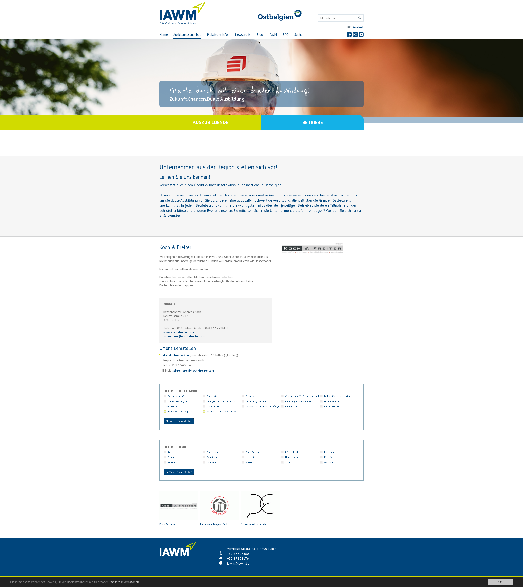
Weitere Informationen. (125, 582)
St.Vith (288, 462)
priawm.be (169, 215)
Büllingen (212, 452)
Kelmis (328, 457)
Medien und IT (293, 406)
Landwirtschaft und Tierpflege (262, 406)
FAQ (286, 34)
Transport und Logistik (180, 411)
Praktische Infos (218, 34)
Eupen (171, 457)
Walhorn (329, 462)
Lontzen (211, 462)
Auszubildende (210, 122)
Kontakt (358, 27)
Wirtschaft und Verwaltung (221, 411)
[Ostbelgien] (280, 19)
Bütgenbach (292, 452)
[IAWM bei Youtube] (361, 34)
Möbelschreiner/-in (175, 355)
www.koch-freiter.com (178, 332)
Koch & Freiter (167, 524)
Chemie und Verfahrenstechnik (302, 396)
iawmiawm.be (238, 563)
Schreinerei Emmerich (253, 524)
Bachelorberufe (176, 396)
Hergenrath (291, 457)
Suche (298, 34)
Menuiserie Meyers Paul (213, 524)
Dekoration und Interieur (337, 396)
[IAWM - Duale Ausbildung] (182, 23)
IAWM (273, 34)
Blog (259, 34)
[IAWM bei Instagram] (355, 34)
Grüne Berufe (331, 401)
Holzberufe (213, 406)
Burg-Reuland (253, 452)
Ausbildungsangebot (187, 34)
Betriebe (312, 122)
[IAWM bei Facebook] (349, 34)
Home (163, 34)
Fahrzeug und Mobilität (298, 401)
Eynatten (212, 457)
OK (500, 582)
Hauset (250, 457)
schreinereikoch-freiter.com (184, 336)
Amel (171, 452)
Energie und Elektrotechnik (222, 401)
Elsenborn (329, 452)
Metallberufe (331, 406)
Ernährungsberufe (256, 401)
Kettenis (172, 462)
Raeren (250, 462)
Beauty (250, 396)
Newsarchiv (243, 34)
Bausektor (212, 396)
